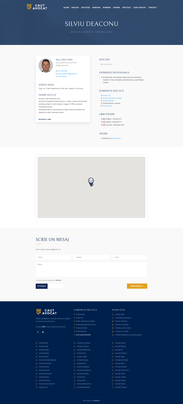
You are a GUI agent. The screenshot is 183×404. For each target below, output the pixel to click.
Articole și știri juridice (123, 328)
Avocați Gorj (81, 363)
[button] (91, 182)
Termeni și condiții (121, 331)
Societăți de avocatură (123, 318)
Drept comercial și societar (112, 98)
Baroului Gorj (116, 138)
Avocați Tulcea (120, 377)
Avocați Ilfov (81, 380)
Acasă (66, 7)
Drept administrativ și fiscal (85, 324)
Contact (152, 7)
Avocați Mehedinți (83, 387)
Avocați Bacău (44, 353)
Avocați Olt (119, 350)
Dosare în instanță (122, 324)
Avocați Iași (81, 377)
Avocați (75, 7)
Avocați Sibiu (119, 363)
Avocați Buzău (44, 377)
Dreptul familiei (108, 101)
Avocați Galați (82, 357)
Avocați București (45, 374)
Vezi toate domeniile (83, 335)
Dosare (116, 7)
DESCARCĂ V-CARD (45, 119)
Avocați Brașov (44, 370)
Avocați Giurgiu (82, 360)
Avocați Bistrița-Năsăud (47, 360)
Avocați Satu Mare (121, 360)
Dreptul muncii (81, 331)
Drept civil (106, 95)
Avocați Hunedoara (84, 370)
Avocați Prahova (121, 353)
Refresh (58, 280)
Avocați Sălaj (119, 357)
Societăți (85, 7)
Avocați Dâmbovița (84, 350)
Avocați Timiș (120, 374)
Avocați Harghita (83, 367)
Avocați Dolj (81, 353)
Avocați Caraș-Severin (47, 384)
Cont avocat (139, 7)
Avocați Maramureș (84, 384)
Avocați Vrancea (121, 387)
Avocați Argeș (44, 350)
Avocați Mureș (120, 343)
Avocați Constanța (83, 343)
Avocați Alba (43, 343)
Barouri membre (121, 321)
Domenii (107, 7)
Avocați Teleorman (122, 370)
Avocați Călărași (44, 380)
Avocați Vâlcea (120, 380)
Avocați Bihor (44, 357)
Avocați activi (119, 314)
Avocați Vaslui (120, 384)
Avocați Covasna (83, 346)
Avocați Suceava (121, 367)
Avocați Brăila (44, 367)
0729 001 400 (62, 71)
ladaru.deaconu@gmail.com (67, 74)
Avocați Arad (43, 346)
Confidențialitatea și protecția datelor (128, 335)
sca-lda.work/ (62, 76)
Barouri (96, 7)
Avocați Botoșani (45, 363)
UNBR (43, 327)
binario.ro (97, 401)
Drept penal (107, 106)
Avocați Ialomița (83, 374)
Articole (126, 7)
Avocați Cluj (43, 387)
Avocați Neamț (120, 346)
